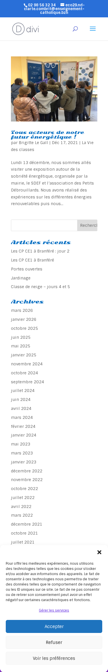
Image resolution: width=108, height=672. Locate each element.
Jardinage (21, 278)
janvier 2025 (23, 355)
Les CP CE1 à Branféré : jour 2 (40, 251)
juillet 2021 (23, 542)
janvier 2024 (23, 435)
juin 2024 (21, 399)
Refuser (54, 642)
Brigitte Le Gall (33, 142)
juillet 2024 (23, 390)
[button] (99, 552)
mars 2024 (22, 417)
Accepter (54, 626)
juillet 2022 (23, 497)
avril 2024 (21, 408)
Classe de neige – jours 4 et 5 (40, 286)
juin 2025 (21, 337)
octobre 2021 (24, 533)
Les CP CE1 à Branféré (32, 260)
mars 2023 (22, 453)
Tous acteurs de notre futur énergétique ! (47, 134)
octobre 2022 (24, 488)
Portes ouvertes (26, 269)
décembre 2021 (26, 524)
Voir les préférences (54, 658)
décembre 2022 (26, 471)
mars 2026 (22, 310)
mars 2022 (22, 515)
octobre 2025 (24, 328)
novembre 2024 (27, 364)
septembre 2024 (27, 381)
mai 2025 (20, 346)
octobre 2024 (24, 372)
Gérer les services (54, 610)
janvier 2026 (23, 319)
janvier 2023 (23, 462)
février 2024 (23, 426)
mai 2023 (20, 444)
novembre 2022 (27, 479)
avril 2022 (21, 506)
